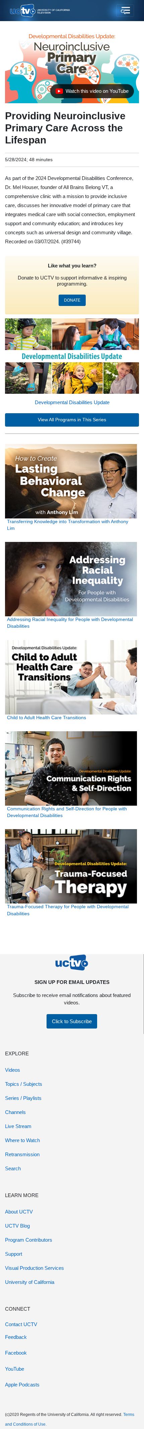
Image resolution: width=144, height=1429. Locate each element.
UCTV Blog (17, 1226)
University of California (29, 1282)
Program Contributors (28, 1240)
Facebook (16, 1353)
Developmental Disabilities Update (72, 402)
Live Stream (18, 1126)
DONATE (72, 300)
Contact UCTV (21, 1324)
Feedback (16, 1337)
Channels (15, 1112)
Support (13, 1254)
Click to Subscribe (72, 1021)
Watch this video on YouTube (92, 93)
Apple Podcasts (22, 1384)
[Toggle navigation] (125, 10)
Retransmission (22, 1154)
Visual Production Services (34, 1268)
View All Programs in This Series (72, 419)
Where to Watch (22, 1140)
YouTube (14, 1369)
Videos (12, 1070)
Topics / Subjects (23, 1084)
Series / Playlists (23, 1098)
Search (13, 1168)
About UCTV (19, 1212)
